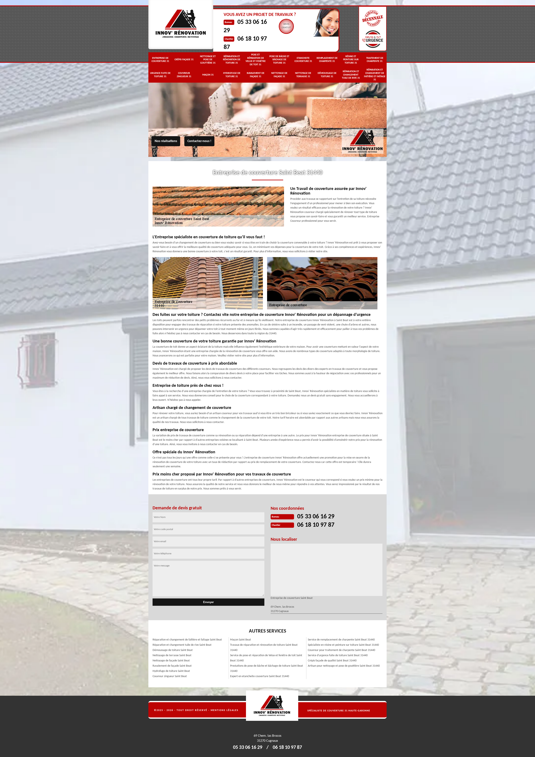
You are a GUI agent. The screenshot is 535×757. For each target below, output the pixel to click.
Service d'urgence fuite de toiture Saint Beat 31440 (338, 655)
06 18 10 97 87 (315, 525)
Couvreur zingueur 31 (184, 75)
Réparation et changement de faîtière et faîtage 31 (374, 75)
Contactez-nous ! (199, 141)
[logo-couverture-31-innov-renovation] (372, 705)
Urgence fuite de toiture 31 (160, 75)
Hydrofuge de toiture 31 (231, 75)
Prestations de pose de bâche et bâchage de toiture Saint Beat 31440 (266, 668)
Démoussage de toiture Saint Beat (173, 650)
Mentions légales (224, 710)
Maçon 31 (208, 75)
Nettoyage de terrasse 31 (303, 75)
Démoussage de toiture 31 (327, 75)
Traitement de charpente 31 (374, 60)
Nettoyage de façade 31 (279, 75)
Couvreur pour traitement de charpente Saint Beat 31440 (341, 650)
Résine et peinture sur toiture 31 (351, 59)
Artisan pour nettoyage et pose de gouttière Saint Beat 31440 (344, 665)
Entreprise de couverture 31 (160, 60)
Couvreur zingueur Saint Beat (170, 676)
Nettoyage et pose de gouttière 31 (208, 59)
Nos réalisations (166, 141)
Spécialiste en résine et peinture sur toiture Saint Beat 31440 (343, 645)
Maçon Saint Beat (240, 639)
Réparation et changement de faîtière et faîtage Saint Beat (187, 639)
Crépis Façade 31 (184, 59)
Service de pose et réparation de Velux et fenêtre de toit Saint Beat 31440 (266, 658)
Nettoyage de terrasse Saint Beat (172, 655)
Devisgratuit (286, 26)
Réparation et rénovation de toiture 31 (231, 59)
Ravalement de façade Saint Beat (172, 665)
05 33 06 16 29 (315, 517)
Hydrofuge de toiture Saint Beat (171, 671)
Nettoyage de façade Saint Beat (171, 660)
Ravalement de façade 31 (255, 75)
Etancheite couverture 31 (303, 60)
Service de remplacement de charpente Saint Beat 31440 (341, 639)
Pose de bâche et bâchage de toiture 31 (279, 59)
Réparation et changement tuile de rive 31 (351, 74)
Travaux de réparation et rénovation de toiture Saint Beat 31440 (264, 647)
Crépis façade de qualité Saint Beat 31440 (332, 660)
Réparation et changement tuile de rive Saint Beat (182, 645)
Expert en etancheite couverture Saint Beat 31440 (259, 676)
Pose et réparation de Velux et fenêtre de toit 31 (256, 60)
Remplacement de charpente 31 (327, 60)
